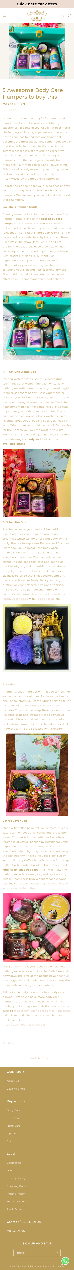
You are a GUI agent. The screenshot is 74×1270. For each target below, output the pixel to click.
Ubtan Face (20, 598)
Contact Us (14, 1162)
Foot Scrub (46, 598)
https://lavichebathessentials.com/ (26, 1024)
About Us (13, 1080)
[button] (4, 15)
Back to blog (39, 1058)
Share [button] (10, 1042)
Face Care (13, 1118)
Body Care (13, 1110)
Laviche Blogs (16, 1088)
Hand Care (13, 1125)
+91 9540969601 (17, 1230)
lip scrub (64, 1010)
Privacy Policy (16, 1178)
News (10, 1170)
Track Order (14, 1209)
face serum (22, 1010)
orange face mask (44, 1010)
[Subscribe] (56, 1253)
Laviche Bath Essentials (30, 1266)
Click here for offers (37, 4)
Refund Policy (16, 1193)
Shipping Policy (17, 1186)
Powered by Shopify (53, 1266)
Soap (10, 1141)
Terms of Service (18, 1201)
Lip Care (12, 1133)
